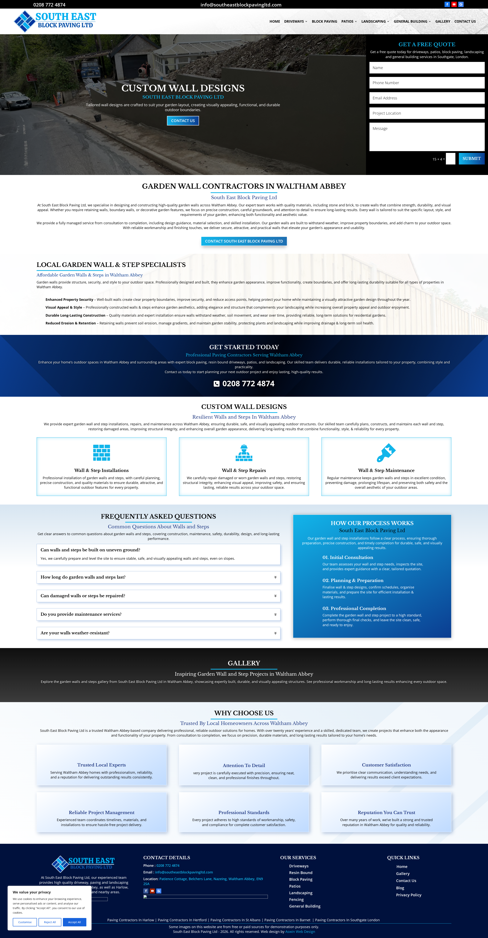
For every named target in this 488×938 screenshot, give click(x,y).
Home (275, 21)
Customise (25, 922)
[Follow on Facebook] (447, 4)
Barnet (305, 920)
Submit (472, 158)
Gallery (442, 21)
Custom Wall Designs (183, 88)
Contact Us (465, 21)
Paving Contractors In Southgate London (347, 920)
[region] (50, 908)
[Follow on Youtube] (454, 4)
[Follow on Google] (461, 4)
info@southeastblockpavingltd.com (184, 872)
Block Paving (324, 21)
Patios (347, 21)
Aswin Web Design (300, 931)
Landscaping (373, 21)
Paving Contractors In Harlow (130, 920)
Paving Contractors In (175, 920)
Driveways (294, 21)
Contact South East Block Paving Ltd (244, 241)
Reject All (50, 922)
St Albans (253, 920)
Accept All (74, 922)
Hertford (200, 920)
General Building (410, 21)
